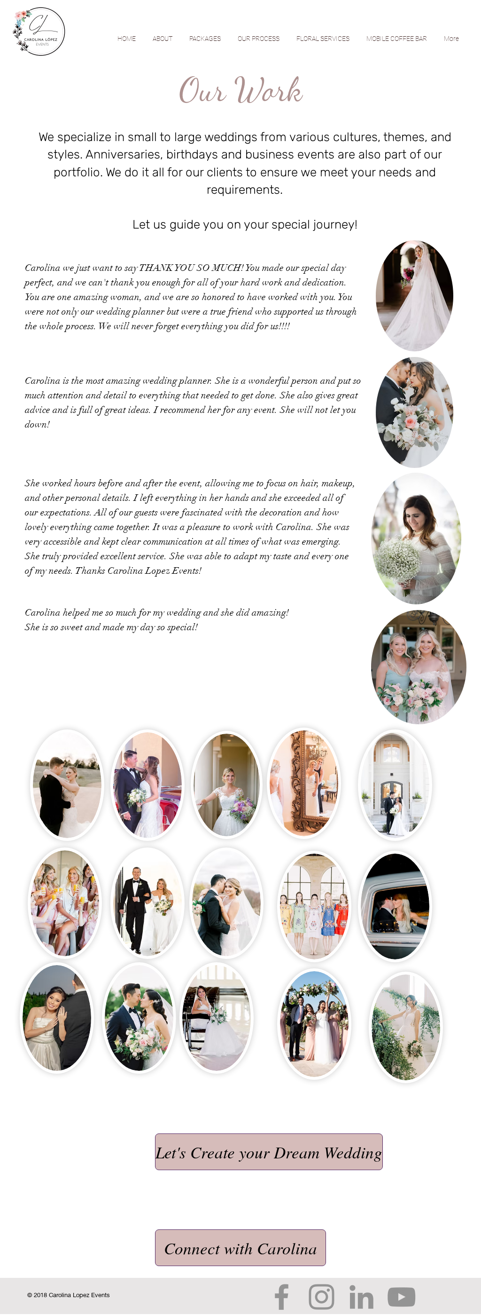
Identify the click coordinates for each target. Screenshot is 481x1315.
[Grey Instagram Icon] (321, 1297)
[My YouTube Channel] (401, 1297)
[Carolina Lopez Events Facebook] (281, 1297)
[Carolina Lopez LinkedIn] (361, 1297)
